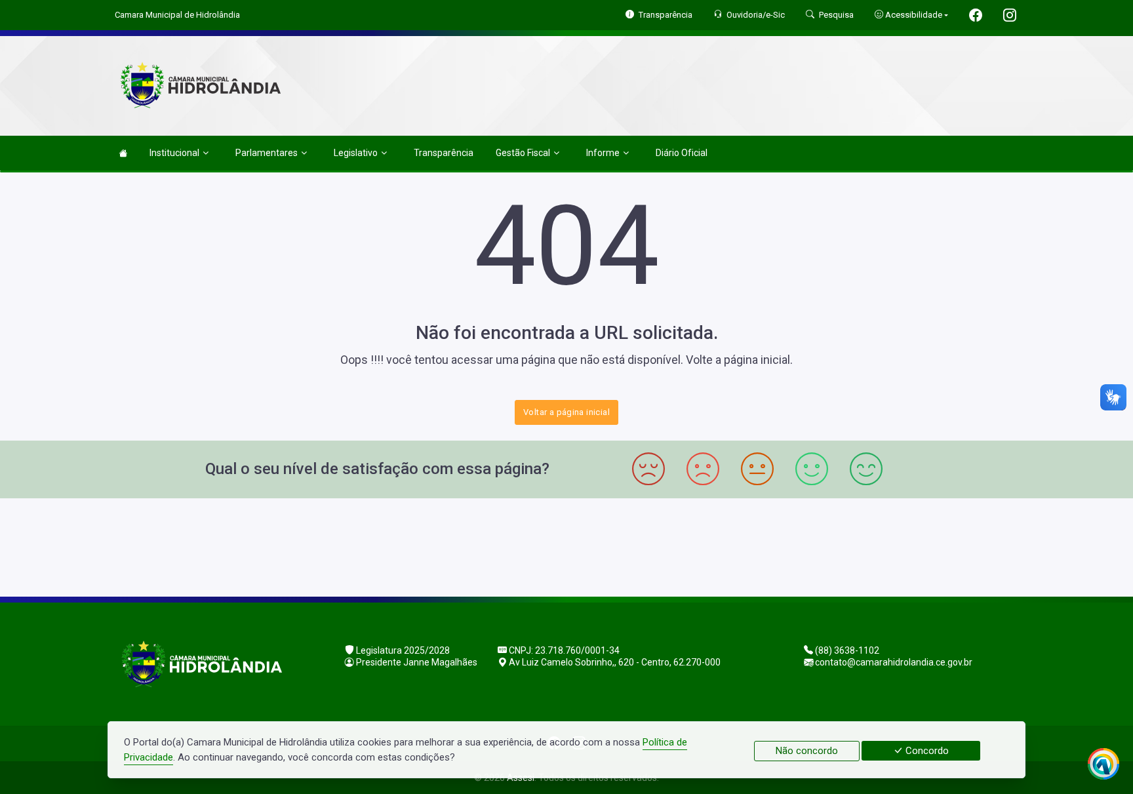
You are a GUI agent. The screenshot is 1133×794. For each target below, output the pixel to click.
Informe (603, 153)
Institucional (174, 153)
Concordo (926, 751)
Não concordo (807, 751)
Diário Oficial (681, 153)
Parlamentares (266, 153)
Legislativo (356, 153)
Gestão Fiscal (523, 153)
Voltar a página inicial (566, 412)
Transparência (443, 153)
